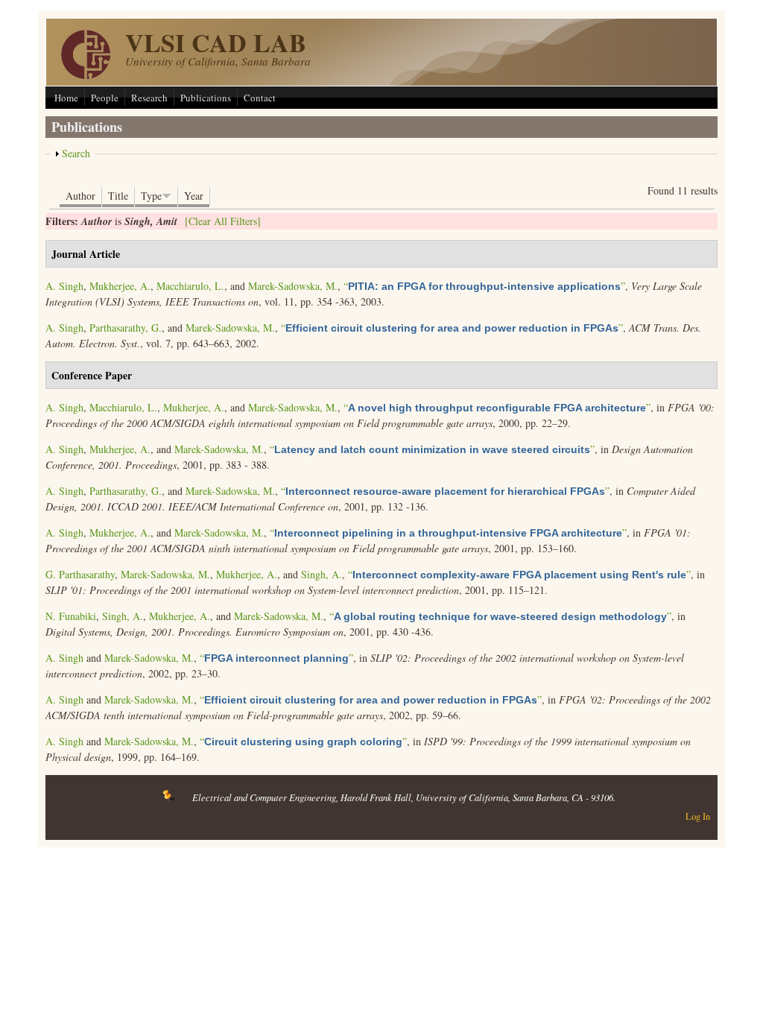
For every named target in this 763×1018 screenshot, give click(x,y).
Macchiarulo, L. (190, 286)
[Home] (85, 75)
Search (76, 153)
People (104, 97)
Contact (260, 97)
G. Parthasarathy (80, 574)
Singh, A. (321, 574)
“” (484, 286)
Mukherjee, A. (120, 286)
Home (66, 97)
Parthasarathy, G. (125, 327)
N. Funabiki (70, 616)
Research (149, 97)
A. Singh (64, 286)
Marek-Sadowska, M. (293, 286)
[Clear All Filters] (223, 221)
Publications (205, 97)
